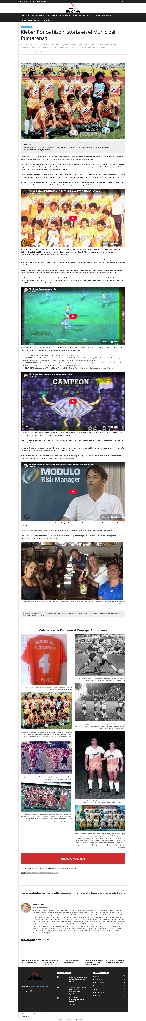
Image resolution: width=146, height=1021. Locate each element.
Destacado (96, 976)
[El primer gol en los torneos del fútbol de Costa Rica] (30, 951)
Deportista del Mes (60, 15)
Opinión (47, 20)
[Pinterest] (33, 58)
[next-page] (124, 940)
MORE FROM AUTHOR (42, 940)
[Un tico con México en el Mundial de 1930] (73, 951)
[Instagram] (122, 1)
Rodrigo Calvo (26, 52)
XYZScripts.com (83, 1019)
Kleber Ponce (29, 872)
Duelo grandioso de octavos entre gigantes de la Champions (101, 893)
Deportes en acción (30, 20)
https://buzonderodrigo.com (40, 907)
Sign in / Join (41, 1)
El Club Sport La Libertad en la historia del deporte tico (115, 961)
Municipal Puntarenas (41, 872)
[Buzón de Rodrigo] (73, 8)
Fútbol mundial (97, 995)
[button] (124, 17)
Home (22, 25)
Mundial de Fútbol (98, 986)
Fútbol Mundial (102, 15)
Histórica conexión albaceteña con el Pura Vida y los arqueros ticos (46, 894)
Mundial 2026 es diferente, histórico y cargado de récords (78, 1000)
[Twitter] (126, 1)
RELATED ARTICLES (27, 940)
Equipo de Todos (98, 979)
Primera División (53, 872)
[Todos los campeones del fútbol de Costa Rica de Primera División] (51, 951)
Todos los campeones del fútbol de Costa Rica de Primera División (50, 962)
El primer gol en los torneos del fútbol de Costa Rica (30, 961)
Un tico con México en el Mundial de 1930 (71, 961)
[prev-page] (122, 940)
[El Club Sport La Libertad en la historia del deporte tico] (115, 951)
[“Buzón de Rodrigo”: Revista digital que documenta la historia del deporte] (94, 951)
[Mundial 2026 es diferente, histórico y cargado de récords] (62, 1001)
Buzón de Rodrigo (39, 15)
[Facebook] (119, 1)
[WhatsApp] (37, 58)
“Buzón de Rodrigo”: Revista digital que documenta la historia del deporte (94, 962)
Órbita (95, 989)
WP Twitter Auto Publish (65, 1019)
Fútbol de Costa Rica (82, 15)
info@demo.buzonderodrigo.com (38, 987)
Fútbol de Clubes (98, 992)
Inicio (24, 15)
